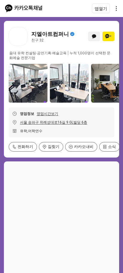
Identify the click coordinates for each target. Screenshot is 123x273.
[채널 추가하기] (108, 36)
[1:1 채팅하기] (94, 36)
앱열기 (101, 8)
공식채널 (72, 34)
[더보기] (114, 8)
